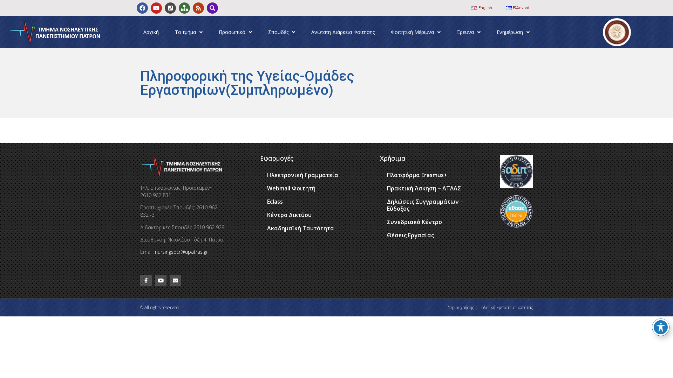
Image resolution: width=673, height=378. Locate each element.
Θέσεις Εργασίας (410, 235)
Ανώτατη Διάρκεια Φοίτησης (343, 32)
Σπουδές (278, 32)
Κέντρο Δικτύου (289, 215)
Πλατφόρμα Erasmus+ (417, 175)
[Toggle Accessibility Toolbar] (660, 327)
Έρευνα (465, 32)
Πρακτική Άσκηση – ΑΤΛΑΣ (424, 188)
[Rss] (198, 8)
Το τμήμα (185, 32)
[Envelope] (175, 280)
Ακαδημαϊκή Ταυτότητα (300, 228)
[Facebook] (142, 8)
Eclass (275, 201)
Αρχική (151, 32)
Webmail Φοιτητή (291, 188)
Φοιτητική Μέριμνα (412, 32)
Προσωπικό (232, 32)
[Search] (212, 8)
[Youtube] (156, 8)
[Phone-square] (170, 8)
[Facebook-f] (146, 280)
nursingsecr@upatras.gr (181, 251)
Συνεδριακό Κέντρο (414, 222)
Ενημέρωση (510, 32)
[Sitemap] (184, 8)
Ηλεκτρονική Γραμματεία (302, 175)
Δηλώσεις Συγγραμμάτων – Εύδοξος (425, 205)
